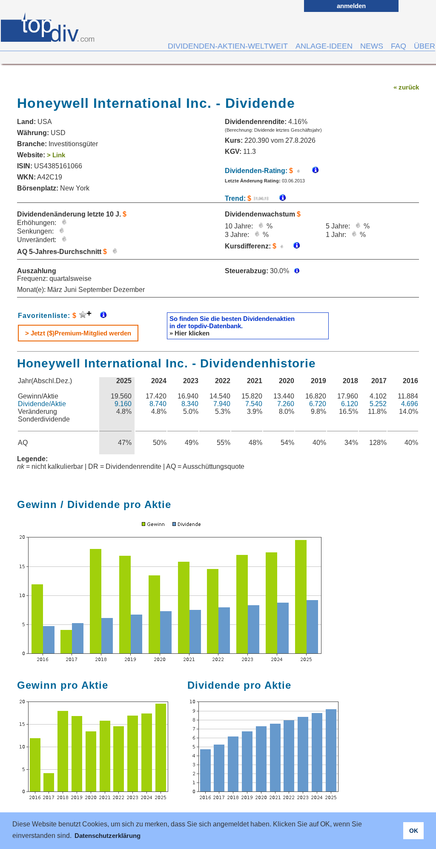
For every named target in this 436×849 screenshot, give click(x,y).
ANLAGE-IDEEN (324, 46)
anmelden (351, 5)
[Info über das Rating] (311, 170)
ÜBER (424, 46)
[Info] (278, 198)
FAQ (398, 46)
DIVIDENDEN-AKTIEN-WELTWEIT (228, 46)
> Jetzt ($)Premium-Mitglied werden (78, 333)
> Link (56, 155)
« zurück (406, 87)
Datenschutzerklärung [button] (108, 835)
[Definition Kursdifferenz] (293, 246)
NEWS (371, 46)
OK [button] (413, 830)
